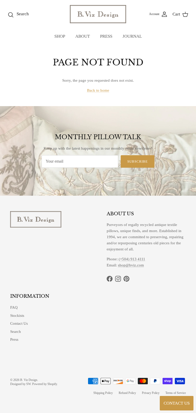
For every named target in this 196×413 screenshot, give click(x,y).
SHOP (59, 36)
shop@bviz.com (131, 265)
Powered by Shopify (44, 384)
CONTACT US (177, 403)
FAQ (14, 307)
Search (15, 332)
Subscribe (137, 161)
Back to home (98, 90)
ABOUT (82, 36)
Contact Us (19, 323)
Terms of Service (175, 393)
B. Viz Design (28, 380)
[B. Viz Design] (98, 14)
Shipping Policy (103, 393)
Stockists (17, 316)
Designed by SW (20, 384)
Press (14, 339)
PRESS (106, 36)
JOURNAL (132, 36)
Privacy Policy (151, 393)
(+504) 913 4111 (132, 259)
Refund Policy (127, 393)
